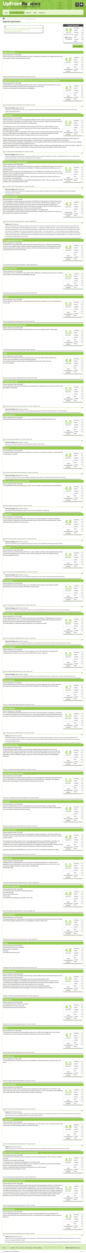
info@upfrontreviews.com (74, 1247)
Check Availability (77, 46)
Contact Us (42, 12)
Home (6, 12)
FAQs (35, 12)
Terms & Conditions (37, 1247)
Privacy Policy (29, 1247)
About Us (28, 12)
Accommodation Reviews (17, 12)
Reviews (8, 1247)
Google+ (81, 1251)
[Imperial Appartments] (23, 29)
